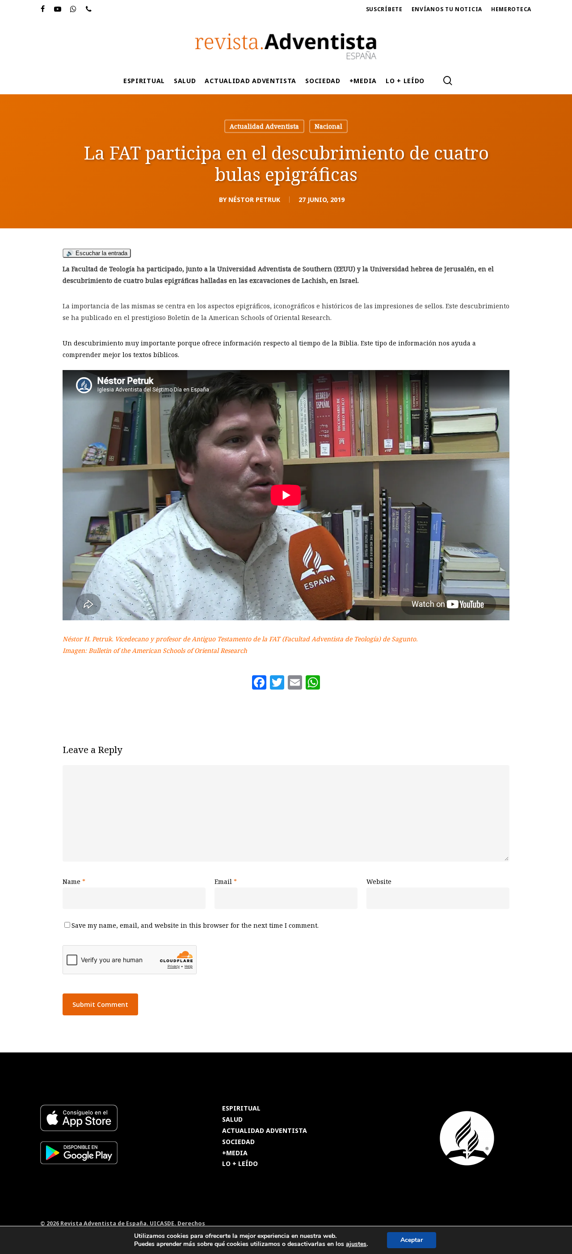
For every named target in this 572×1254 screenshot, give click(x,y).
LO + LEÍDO (240, 1164)
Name (74, 881)
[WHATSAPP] (73, 9)
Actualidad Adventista (264, 126)
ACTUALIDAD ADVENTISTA (264, 1131)
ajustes (356, 1244)
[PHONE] (89, 9)
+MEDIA (235, 1153)
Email (225, 881)
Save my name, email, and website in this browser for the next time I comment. (195, 925)
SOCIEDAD (238, 1142)
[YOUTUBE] (58, 9)
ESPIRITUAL (241, 1108)
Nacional (328, 126)
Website (378, 881)
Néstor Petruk (254, 199)
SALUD (232, 1120)
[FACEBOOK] (43, 9)
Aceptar (411, 1240)
